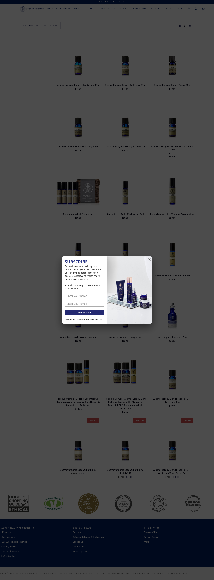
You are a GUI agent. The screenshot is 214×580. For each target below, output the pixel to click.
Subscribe (84, 312)
